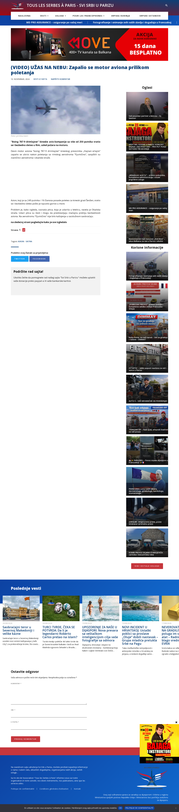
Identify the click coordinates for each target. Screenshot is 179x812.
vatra (29, 241)
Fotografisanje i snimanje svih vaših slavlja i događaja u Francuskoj (87, 22)
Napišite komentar (60, 79)
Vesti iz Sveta (40, 79)
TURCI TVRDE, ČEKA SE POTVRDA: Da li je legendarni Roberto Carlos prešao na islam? (59, 632)
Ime (13, 710)
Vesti (43, 16)
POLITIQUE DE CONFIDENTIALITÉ (139, 808)
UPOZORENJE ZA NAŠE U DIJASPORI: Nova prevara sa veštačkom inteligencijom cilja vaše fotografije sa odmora (100, 633)
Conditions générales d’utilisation (54, 789)
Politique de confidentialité (22, 789)
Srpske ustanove (150, 16)
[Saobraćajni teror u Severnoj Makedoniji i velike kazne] (21, 608)
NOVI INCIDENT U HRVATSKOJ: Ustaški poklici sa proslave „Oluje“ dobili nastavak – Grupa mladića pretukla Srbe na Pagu (140, 635)
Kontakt (77, 789)
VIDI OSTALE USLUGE (147, 566)
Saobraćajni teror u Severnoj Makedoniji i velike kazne (18, 630)
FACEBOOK (39, 259)
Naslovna (24, 16)
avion (21, 241)
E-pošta (15, 722)
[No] (175, 808)
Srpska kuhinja (120, 16)
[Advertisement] (55, 180)
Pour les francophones (87, 16)
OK (120, 808)
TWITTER (20, 259)
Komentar (16, 683)
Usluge (59, 16)
